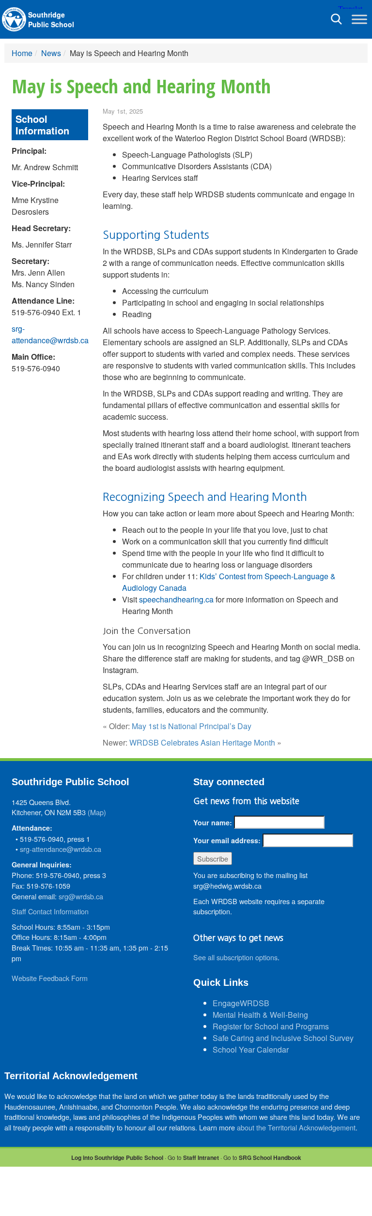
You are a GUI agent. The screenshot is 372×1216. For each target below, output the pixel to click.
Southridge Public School (51, 19)
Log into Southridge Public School (117, 1157)
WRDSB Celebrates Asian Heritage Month (202, 742)
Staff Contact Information (50, 911)
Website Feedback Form (50, 978)
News (51, 53)
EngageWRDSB (241, 1003)
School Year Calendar (251, 1049)
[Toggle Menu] (359, 19)
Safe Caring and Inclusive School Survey (283, 1037)
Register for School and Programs (271, 1026)
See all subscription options (235, 957)
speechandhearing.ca (176, 599)
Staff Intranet (201, 1157)
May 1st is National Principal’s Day (191, 726)
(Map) (97, 812)
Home (22, 53)
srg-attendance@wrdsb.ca (50, 334)
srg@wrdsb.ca (81, 896)
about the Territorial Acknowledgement (296, 1127)
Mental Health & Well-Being (260, 1014)
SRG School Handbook (270, 1157)
